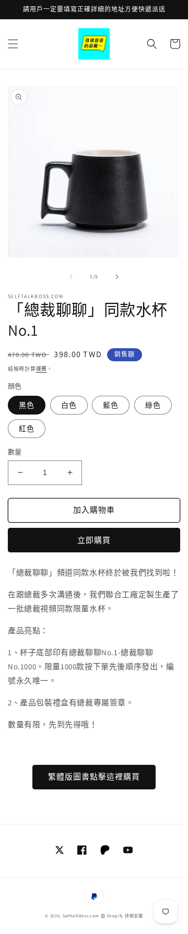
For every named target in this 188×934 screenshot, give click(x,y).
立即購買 (94, 540)
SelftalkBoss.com (81, 915)
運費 (41, 368)
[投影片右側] (116, 276)
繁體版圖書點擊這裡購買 (94, 777)
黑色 (26, 405)
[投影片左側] (71, 276)
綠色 (153, 405)
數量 (15, 451)
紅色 (26, 428)
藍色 (111, 405)
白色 (69, 405)
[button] (13, 43)
